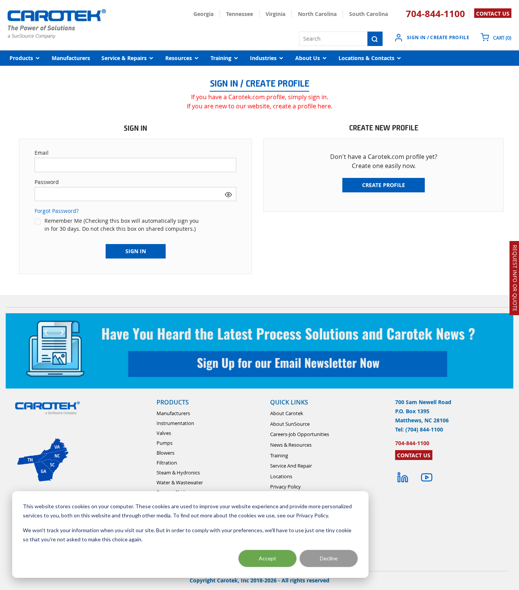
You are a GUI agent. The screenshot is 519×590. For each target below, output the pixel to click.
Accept (267, 558)
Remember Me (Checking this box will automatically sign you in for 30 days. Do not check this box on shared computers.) (121, 224)
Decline (329, 558)
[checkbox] (38, 222)
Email (42, 152)
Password (47, 182)
